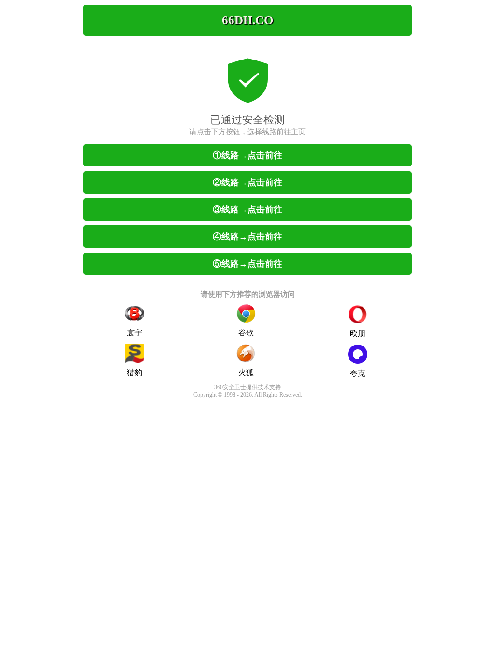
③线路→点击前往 (247, 209)
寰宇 (134, 333)
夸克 (357, 373)
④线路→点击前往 (247, 236)
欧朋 (357, 334)
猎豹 (134, 372)
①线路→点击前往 (247, 155)
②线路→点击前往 (247, 182)
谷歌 (246, 333)
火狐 (246, 372)
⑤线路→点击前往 (247, 264)
